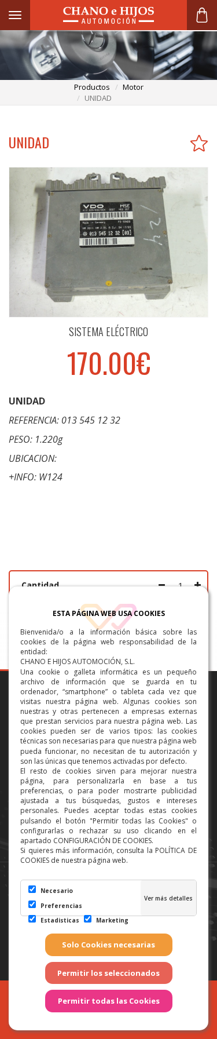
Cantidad (40, 584)
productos (92, 87)
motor (133, 87)
